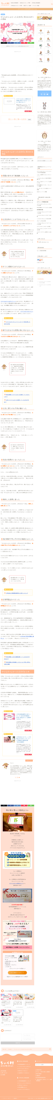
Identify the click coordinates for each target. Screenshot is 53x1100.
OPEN (29, 119)
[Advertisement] (17, 62)
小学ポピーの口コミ (23, 1085)
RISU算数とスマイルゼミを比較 (44, 207)
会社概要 (3, 1074)
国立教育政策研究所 (41, 1077)
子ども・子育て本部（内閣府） (43, 1071)
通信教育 (2, 14)
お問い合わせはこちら (44, 242)
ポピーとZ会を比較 (41, 220)
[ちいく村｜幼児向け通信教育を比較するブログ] (5, 5)
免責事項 (15, 1098)
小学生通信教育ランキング (24, 1080)
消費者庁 (38, 1075)
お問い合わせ (4, 1072)
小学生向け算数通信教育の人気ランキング (17, 593)
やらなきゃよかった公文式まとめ (45, 285)
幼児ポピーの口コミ (23, 1070)
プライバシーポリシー (7, 1098)
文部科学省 (38, 1069)
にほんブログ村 (40, 262)
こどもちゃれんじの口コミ (24, 1066)
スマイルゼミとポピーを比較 (43, 226)
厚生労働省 (38, 1073)
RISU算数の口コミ (22, 1087)
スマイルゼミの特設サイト (16, 883)
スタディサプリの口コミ (24, 1089)
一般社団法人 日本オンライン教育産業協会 (44, 1080)
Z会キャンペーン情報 (42, 191)
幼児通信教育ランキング (24, 1064)
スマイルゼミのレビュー (26, 311)
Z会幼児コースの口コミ (23, 1072)
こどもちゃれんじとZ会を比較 (44, 218)
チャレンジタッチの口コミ (24, 1083)
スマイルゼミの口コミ (23, 1068)
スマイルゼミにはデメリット (8, 301)
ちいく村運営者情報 (41, 250)
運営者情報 (3, 1070)
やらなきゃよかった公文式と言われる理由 (45, 282)
